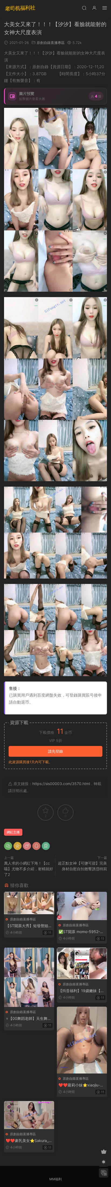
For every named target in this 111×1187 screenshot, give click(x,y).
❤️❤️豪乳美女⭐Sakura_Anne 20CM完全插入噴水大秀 (28, 1140)
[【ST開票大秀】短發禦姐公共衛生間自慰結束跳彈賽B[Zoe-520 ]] (29, 903)
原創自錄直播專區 (51, 42)
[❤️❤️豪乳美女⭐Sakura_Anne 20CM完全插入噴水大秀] (29, 1115)
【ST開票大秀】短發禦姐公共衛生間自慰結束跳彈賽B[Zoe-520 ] (29, 925)
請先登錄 (55, 751)
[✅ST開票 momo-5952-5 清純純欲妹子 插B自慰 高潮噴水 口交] (82, 906)
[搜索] (84, 7)
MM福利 (55, 1179)
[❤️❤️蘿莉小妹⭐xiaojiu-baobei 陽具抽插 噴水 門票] (82, 1040)
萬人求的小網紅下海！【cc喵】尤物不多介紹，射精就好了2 (28, 869)
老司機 (20, 8)
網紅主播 (13, 832)
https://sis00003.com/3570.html (61, 783)
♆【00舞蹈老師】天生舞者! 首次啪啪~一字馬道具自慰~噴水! (29, 1018)
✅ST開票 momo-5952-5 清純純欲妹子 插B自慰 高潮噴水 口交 (81, 931)
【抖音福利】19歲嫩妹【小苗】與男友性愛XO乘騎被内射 (81, 990)
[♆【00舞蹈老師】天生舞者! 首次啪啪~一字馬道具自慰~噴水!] (29, 977)
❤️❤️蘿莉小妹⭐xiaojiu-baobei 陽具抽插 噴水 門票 (81, 1085)
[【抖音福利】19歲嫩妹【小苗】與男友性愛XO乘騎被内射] (82, 963)
